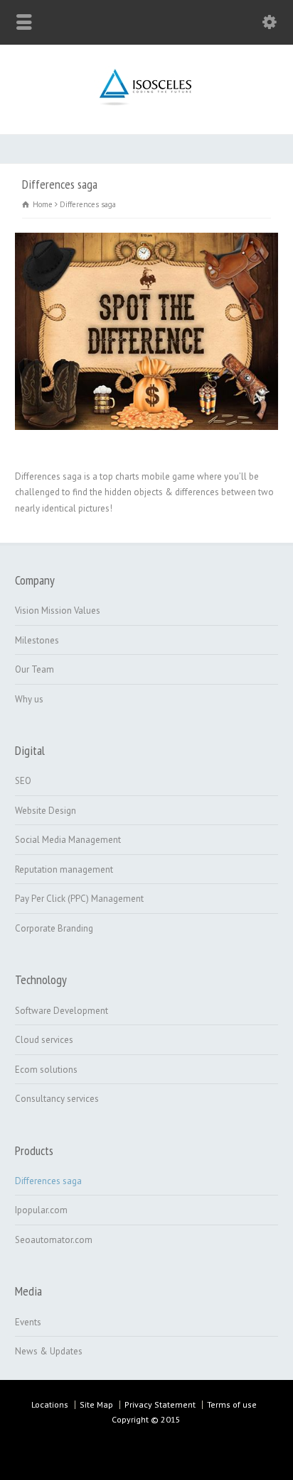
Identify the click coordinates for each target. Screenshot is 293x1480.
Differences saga (48, 1181)
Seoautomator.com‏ (53, 1240)
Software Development (61, 1011)
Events (28, 1322)
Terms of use (232, 1404)
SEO (23, 781)
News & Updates (48, 1351)
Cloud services (44, 1040)
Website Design (45, 811)
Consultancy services (57, 1099)
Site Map (96, 1404)
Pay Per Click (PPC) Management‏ (79, 899)
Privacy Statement (160, 1404)
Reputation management (64, 869)
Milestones (37, 640)
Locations (49, 1404)
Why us (29, 699)
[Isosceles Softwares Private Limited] (146, 104)
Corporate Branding (54, 928)
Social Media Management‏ (68, 840)
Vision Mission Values (57, 610)
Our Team (34, 669)
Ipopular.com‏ (41, 1210)
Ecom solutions (46, 1070)
